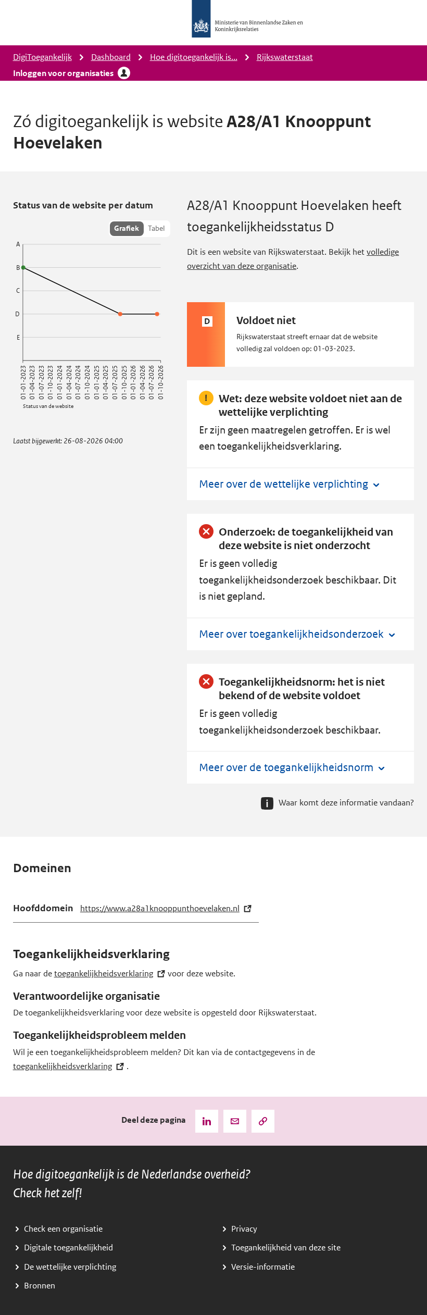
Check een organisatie (63, 1229)
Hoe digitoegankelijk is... (193, 57)
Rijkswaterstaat (285, 57)
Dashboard (111, 57)
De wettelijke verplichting (70, 1267)
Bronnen (39, 1286)
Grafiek (126, 228)
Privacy (244, 1229)
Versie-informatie (263, 1267)
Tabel (156, 228)
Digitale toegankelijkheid (68, 1248)
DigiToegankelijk (42, 57)
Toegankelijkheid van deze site (286, 1248)
